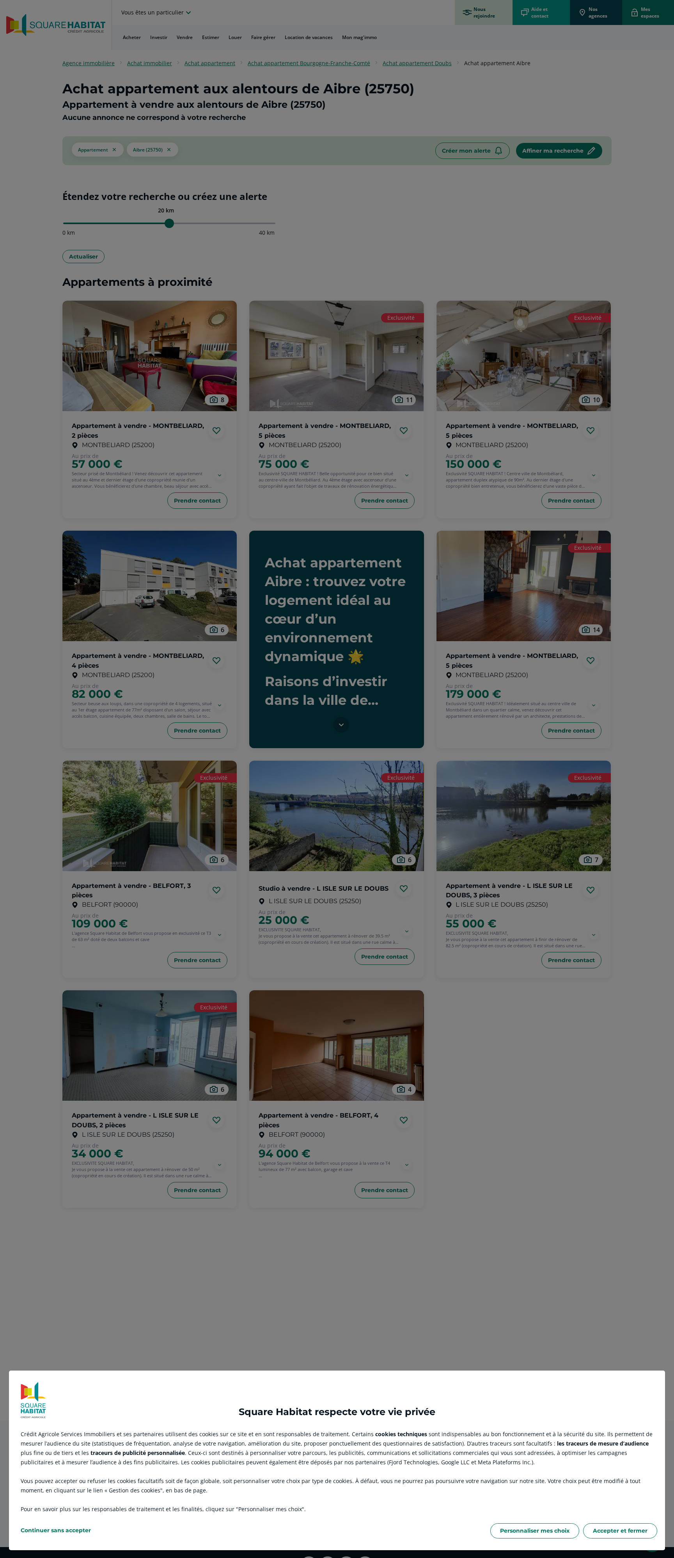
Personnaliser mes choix (534, 1530)
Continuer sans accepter (56, 1530)
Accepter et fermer (620, 1530)
